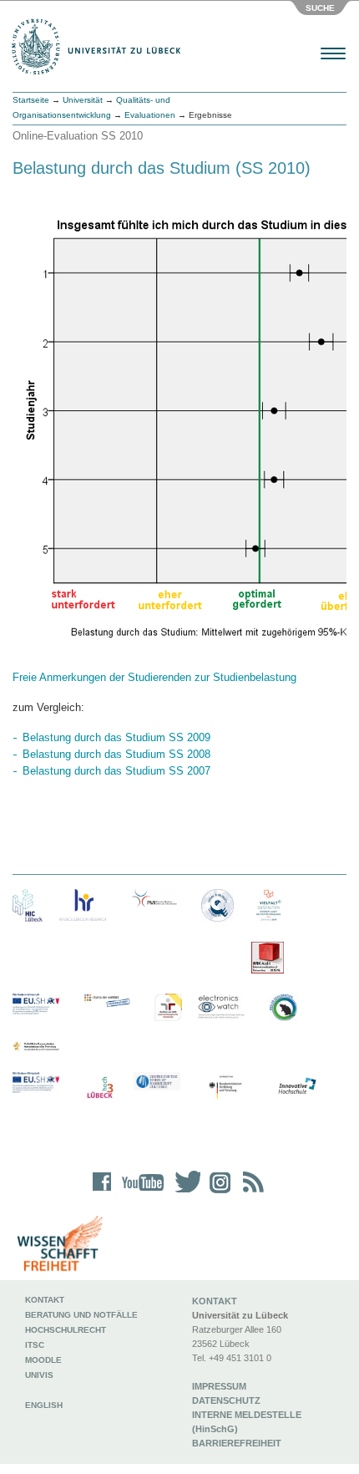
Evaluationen (149, 114)
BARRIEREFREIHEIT (236, 1443)
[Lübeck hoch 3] (99, 1088)
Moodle (43, 1360)
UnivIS (39, 1375)
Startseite (31, 99)
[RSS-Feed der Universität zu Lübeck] (250, 1192)
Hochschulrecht (65, 1329)
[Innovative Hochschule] (296, 1086)
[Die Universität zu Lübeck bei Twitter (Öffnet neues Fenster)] (183, 1192)
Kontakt (44, 1299)
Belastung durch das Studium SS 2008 (116, 754)
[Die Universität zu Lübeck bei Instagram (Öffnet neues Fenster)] (217, 1192)
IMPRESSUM (219, 1386)
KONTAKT (214, 1301)
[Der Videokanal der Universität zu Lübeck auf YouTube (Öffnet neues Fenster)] (140, 1192)
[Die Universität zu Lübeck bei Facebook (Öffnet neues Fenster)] (102, 1192)
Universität (83, 99)
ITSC (34, 1344)
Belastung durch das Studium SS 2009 (116, 737)
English (45, 1405)
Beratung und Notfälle (81, 1314)
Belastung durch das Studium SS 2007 (116, 771)
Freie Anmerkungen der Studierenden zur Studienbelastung (154, 677)
